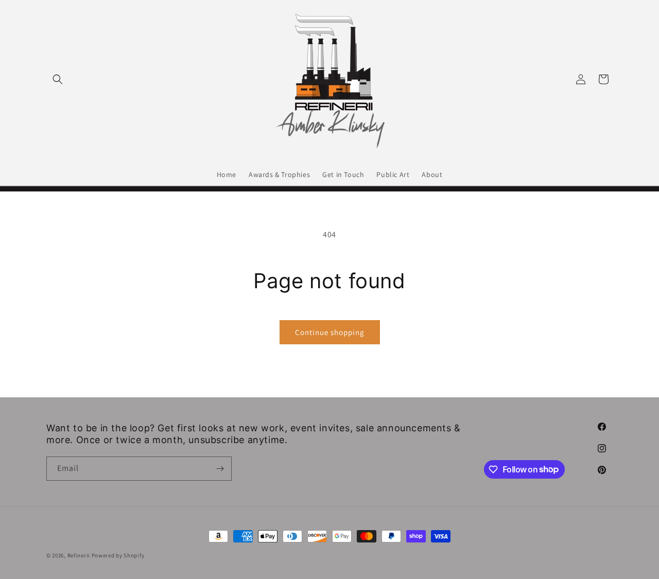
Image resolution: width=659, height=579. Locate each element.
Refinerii (78, 555)
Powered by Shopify (118, 555)
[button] (57, 79)
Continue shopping (330, 332)
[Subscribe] (220, 469)
